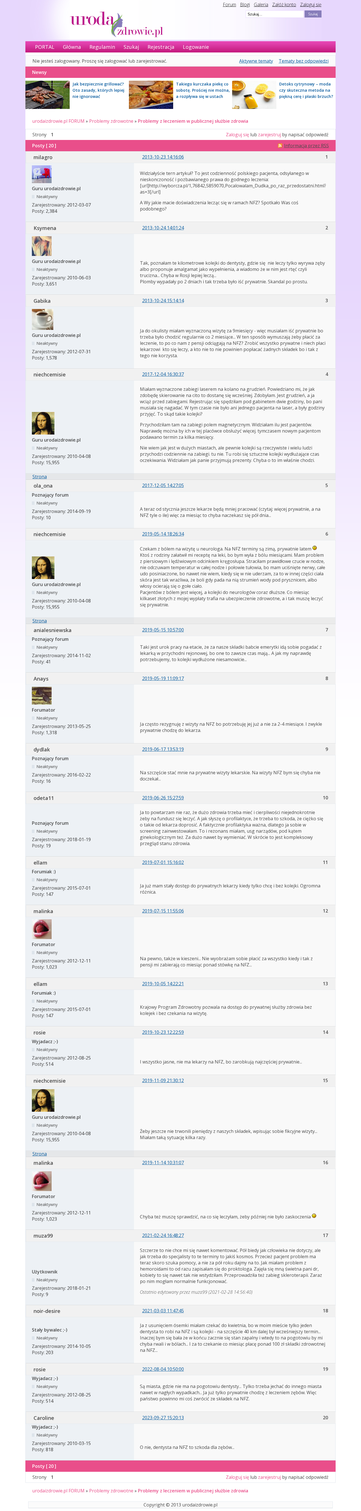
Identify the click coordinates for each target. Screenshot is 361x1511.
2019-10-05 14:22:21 (163, 984)
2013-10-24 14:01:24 (163, 228)
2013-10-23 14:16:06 (163, 157)
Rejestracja (161, 46)
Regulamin (102, 46)
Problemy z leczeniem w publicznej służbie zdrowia (193, 121)
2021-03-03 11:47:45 (163, 1311)
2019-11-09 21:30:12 (163, 1080)
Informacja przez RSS (306, 145)
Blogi (245, 4)
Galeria (261, 4)
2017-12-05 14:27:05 (163, 485)
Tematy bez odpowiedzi (304, 61)
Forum (229, 4)
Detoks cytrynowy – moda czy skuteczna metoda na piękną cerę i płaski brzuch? (306, 90)
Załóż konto (284, 4)
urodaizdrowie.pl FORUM (58, 121)
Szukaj (131, 46)
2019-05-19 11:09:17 (163, 678)
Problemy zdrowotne (111, 121)
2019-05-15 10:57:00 (163, 630)
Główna (72, 46)
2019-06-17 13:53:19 (163, 749)
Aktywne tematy (256, 61)
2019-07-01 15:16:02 (163, 862)
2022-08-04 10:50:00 (163, 1369)
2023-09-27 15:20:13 (163, 1417)
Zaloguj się (311, 4)
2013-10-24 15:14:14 (163, 300)
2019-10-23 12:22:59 (163, 1032)
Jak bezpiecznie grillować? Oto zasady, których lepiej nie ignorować (98, 90)
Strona (39, 476)
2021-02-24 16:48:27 (163, 1235)
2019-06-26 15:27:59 (163, 798)
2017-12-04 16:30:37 (163, 374)
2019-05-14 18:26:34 (163, 534)
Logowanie (196, 46)
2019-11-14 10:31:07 (163, 1162)
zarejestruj (269, 134)
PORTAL (44, 46)
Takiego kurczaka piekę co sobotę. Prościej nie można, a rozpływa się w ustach (203, 90)
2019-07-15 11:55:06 (163, 911)
